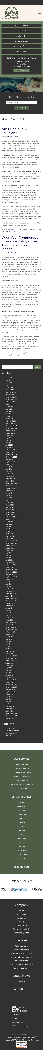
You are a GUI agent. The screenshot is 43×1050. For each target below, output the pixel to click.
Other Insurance (22, 788)
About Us (21, 914)
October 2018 (10, 603)
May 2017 (9, 644)
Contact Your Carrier (21, 929)
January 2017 (10, 654)
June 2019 (9, 584)
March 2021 (10, 534)
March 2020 (10, 562)
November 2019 (11, 572)
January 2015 (10, 711)
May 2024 (9, 443)
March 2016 (10, 678)
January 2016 (10, 682)
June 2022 (9, 498)
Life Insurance (10, 738)
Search (4, 364)
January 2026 (10, 395)
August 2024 (10, 435)
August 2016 (10, 666)
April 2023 (9, 474)
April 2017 (9, 646)
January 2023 (10, 481)
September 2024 (11, 433)
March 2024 (10, 447)
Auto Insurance (13, 229)
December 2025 (11, 397)
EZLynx (32, 1037)
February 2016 (11, 680)
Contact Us (21, 918)
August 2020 (10, 551)
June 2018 (9, 613)
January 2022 (10, 510)
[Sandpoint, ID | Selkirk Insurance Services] (12, 13)
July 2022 (9, 495)
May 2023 (9, 471)
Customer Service (21, 46)
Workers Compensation (22, 776)
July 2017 (9, 639)
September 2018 (11, 606)
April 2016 (9, 675)
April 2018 (9, 618)
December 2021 (11, 512)
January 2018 (10, 625)
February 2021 (11, 536)
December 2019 (11, 570)
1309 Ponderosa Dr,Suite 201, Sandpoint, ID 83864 (19, 1009)
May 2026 (9, 385)
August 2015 (10, 694)
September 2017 (11, 634)
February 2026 (11, 392)
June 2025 (9, 412)
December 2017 (11, 627)
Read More (21, 981)
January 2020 (10, 567)
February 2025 (11, 421)
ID (13, 355)
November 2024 (11, 428)
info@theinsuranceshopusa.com (23, 1026)
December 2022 (11, 483)
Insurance (9, 736)
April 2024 (9, 445)
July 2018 (9, 610)
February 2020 (11, 565)
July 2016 (9, 668)
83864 (25, 229)
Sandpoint (18, 355)
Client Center (22, 925)
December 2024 (11, 426)
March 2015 (10, 706)
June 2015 (9, 699)
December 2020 (11, 541)
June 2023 (9, 469)
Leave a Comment (27, 355)
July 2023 (9, 467)
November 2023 (11, 457)
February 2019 (11, 594)
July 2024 (9, 438)
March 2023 (10, 476)
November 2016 (11, 658)
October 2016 (10, 661)
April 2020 (9, 560)
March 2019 (10, 591)
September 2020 (11, 548)
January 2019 (10, 596)
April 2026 (9, 388)
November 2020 (11, 543)
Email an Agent (21, 41)
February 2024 (11, 450)
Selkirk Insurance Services (21, 1035)
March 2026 (10, 390)
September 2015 (11, 692)
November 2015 (11, 687)
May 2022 (9, 500)
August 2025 (10, 407)
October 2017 (10, 632)
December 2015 (11, 685)
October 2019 (10, 574)
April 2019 (9, 589)
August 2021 (10, 522)
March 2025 (10, 419)
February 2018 (11, 622)
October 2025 (10, 402)
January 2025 (10, 423)
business (30, 353)
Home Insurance (11, 733)
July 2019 (9, 582)
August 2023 (10, 464)
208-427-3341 (18, 1018)
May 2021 (9, 529)
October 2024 (10, 431)
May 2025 (9, 414)
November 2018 (11, 601)
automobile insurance (34, 229)
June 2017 (9, 642)
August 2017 (10, 637)
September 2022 (11, 491)
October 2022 (10, 488)
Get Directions (21, 70)
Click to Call (21, 30)
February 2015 (11, 709)
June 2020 (9, 555)
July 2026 (9, 380)
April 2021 (9, 531)
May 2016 (9, 673)
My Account (21, 51)
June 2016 (9, 670)
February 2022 (11, 507)
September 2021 (11, 519)
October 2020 (10, 546)
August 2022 (10, 493)
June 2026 (9, 383)
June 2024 (9, 440)
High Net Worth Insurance (22, 784)
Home (21, 910)
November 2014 (11, 716)
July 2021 (9, 524)
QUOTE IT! (21, 108)
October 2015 (10, 690)
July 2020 (9, 553)
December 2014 (11, 713)
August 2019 (10, 579)
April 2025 (9, 416)
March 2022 (10, 505)
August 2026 (10, 378)
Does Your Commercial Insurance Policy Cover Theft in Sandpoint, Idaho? (20, 243)
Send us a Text (22, 36)
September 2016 (11, 663)
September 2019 (11, 577)
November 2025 (11, 400)
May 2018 (9, 615)
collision (4, 231)
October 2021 (10, 517)
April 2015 (9, 704)
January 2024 (10, 452)
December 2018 (11, 598)
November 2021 (11, 515)
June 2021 (9, 527)
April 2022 (9, 503)
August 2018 (10, 608)
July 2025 (9, 409)
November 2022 (11, 486)
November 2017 (11, 630)
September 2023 (11, 462)
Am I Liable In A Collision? (14, 131)
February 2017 (11, 651)
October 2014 (10, 718)
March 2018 (10, 620)
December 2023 (11, 455)
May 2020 (9, 558)
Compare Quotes (21, 932)
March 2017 (10, 649)
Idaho (9, 231)
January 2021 (10, 539)
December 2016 (11, 656)
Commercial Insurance (15, 353)
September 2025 (11, 404)
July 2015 (9, 697)
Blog (21, 921)
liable (13, 231)
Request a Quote (21, 25)
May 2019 (9, 586)
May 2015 (9, 701)
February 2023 (11, 479)
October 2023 (10, 459)
